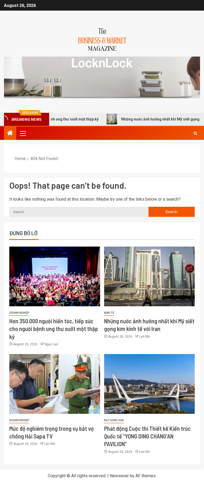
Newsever (119, 475)
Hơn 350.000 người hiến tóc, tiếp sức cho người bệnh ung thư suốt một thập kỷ (53, 328)
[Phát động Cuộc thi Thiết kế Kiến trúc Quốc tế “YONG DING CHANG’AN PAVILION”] (149, 384)
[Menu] (22, 133)
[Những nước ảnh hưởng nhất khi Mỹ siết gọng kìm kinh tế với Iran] (149, 276)
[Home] (10, 133)
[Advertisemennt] (102, 77)
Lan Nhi (144, 336)
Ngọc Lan (51, 344)
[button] (22, 133)
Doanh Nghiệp (19, 312)
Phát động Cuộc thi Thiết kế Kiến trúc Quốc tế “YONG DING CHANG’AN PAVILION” (147, 436)
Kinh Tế (109, 312)
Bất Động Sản (114, 420)
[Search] (195, 133)
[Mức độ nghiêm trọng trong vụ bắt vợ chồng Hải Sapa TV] (54, 384)
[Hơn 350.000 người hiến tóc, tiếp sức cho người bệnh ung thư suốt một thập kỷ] (54, 276)
